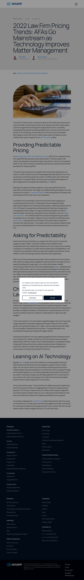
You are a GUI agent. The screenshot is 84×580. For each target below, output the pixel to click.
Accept (52, 298)
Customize (32, 298)
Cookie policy (32, 293)
